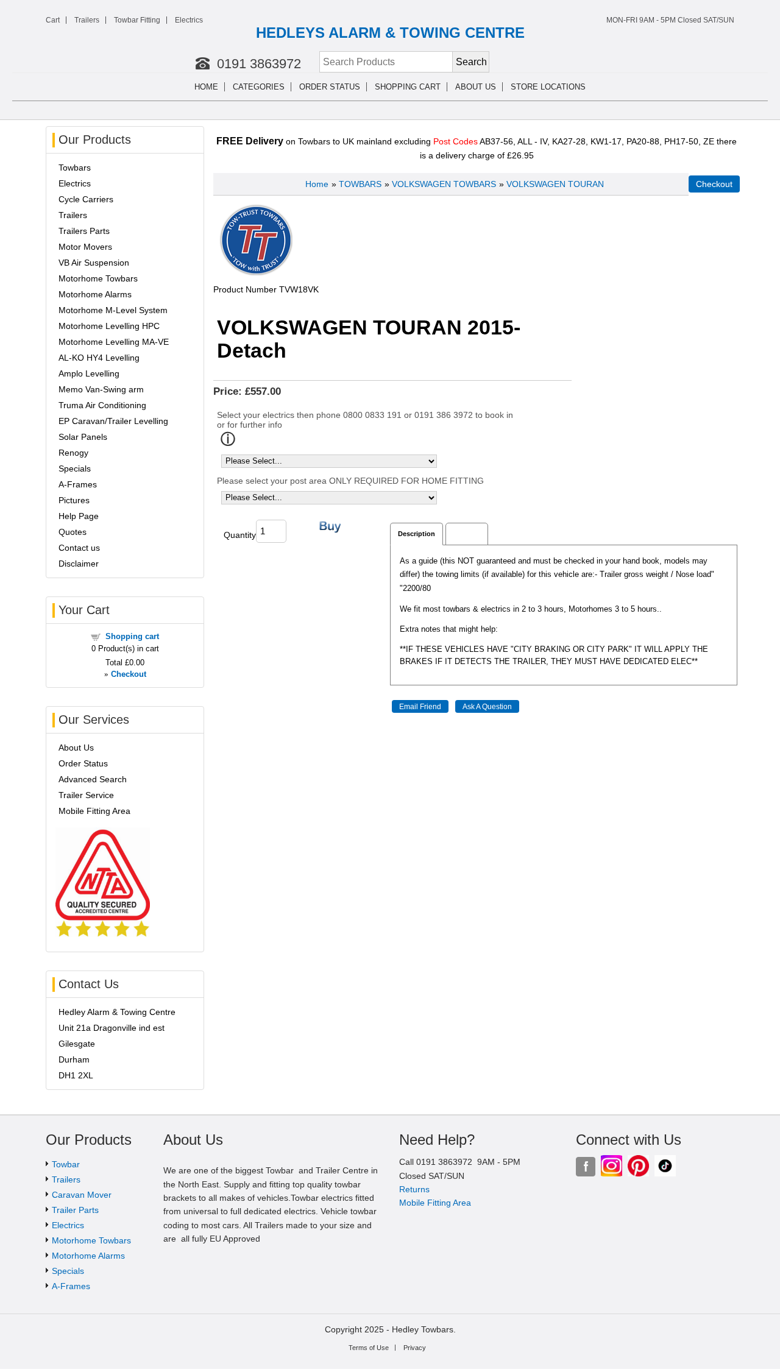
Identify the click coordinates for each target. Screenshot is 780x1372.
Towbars (74, 167)
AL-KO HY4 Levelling (99, 357)
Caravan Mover (82, 1195)
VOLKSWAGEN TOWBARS (444, 184)
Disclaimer (78, 563)
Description (416, 533)
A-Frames (77, 484)
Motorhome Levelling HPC (109, 326)
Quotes (72, 532)
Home (206, 86)
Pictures (74, 500)
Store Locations (548, 86)
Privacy (414, 1348)
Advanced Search (92, 779)
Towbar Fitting (137, 20)
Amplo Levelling (88, 373)
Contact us (79, 548)
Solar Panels (82, 437)
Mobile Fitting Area (94, 811)
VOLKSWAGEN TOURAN (555, 184)
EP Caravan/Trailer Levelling (113, 421)
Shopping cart (408, 86)
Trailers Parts (84, 231)
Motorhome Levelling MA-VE (113, 342)
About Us (76, 747)
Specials (74, 468)
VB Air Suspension (93, 262)
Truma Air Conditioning (102, 405)
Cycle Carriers (85, 199)
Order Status (329, 86)
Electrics (189, 20)
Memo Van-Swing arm (101, 389)
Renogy (73, 453)
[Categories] (292, 87)
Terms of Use (369, 1348)
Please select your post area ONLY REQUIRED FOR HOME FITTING (350, 481)
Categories (259, 86)
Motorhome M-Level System (113, 310)
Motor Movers (85, 247)
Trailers (86, 20)
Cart (53, 20)
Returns (414, 1189)
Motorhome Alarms (95, 294)
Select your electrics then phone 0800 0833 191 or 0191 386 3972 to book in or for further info (365, 420)
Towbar (66, 1164)
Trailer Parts (75, 1210)
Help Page (78, 516)
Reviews (466, 533)
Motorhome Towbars (98, 278)
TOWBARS (360, 184)
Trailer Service (86, 795)
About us (475, 86)
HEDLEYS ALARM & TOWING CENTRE (390, 32)
